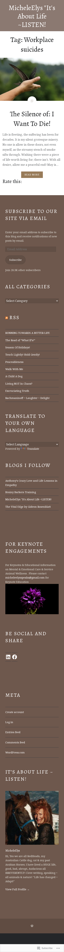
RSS (14, 317)
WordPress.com (15, 752)
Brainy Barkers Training (20, 492)
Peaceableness (14, 362)
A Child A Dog (13, 376)
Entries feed (12, 732)
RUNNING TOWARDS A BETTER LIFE (27, 333)
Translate (33, 448)
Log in (9, 722)
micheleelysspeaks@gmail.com (25, 577)
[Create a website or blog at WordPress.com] (32, 926)
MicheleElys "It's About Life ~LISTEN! (32, 16)
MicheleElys (12, 851)
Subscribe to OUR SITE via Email (31, 215)
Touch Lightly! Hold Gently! (22, 354)
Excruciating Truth (17, 390)
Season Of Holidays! (17, 347)
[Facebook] (14, 657)
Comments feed (15, 742)
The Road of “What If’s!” (20, 340)
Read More (32, 174)
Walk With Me (14, 369)
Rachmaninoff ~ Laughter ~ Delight (27, 398)
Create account (14, 712)
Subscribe (15, 260)
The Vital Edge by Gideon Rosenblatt (28, 506)
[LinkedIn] (8, 657)
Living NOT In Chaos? (18, 383)
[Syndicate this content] (6, 317)
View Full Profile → (17, 889)
